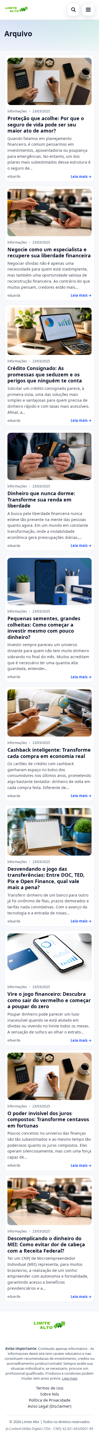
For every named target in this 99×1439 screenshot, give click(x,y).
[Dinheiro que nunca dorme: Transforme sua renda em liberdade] (49, 456)
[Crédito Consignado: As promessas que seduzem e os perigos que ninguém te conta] (49, 331)
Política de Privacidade (49, 1400)
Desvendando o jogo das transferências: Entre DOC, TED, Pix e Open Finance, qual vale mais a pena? (45, 878)
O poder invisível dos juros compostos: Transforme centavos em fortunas (48, 1119)
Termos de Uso (49, 1388)
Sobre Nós (49, 1394)
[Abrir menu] (88, 9)
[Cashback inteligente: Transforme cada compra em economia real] (49, 713)
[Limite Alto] (16, 9)
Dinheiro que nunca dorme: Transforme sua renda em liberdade (41, 499)
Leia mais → (81, 176)
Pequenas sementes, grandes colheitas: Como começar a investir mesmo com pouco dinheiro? (43, 627)
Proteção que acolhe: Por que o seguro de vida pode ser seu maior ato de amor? (45, 124)
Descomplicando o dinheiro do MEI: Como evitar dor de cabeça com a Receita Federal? (46, 1244)
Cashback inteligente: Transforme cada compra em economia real (49, 752)
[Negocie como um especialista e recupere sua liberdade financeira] (49, 212)
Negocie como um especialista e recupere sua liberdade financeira (49, 252)
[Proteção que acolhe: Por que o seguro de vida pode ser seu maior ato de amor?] (49, 81)
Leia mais (69, 1378)
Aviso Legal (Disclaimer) (49, 1406)
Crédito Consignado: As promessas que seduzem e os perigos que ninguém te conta (44, 374)
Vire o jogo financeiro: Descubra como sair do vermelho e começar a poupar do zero (49, 1000)
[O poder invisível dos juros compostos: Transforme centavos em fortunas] (49, 1076)
